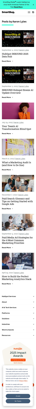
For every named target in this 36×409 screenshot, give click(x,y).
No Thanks (18, 401)
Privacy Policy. (23, 380)
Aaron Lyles (24, 50)
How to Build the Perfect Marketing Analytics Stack (16, 278)
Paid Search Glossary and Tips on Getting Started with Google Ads (17, 201)
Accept (18, 396)
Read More (18, 7)
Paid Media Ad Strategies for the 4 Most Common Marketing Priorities (17, 240)
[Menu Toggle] (29, 12)
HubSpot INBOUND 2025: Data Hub (15, 55)
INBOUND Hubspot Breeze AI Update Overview (17, 91)
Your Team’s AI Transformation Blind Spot (16, 127)
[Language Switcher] (33, 12)
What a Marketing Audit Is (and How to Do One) (16, 164)
